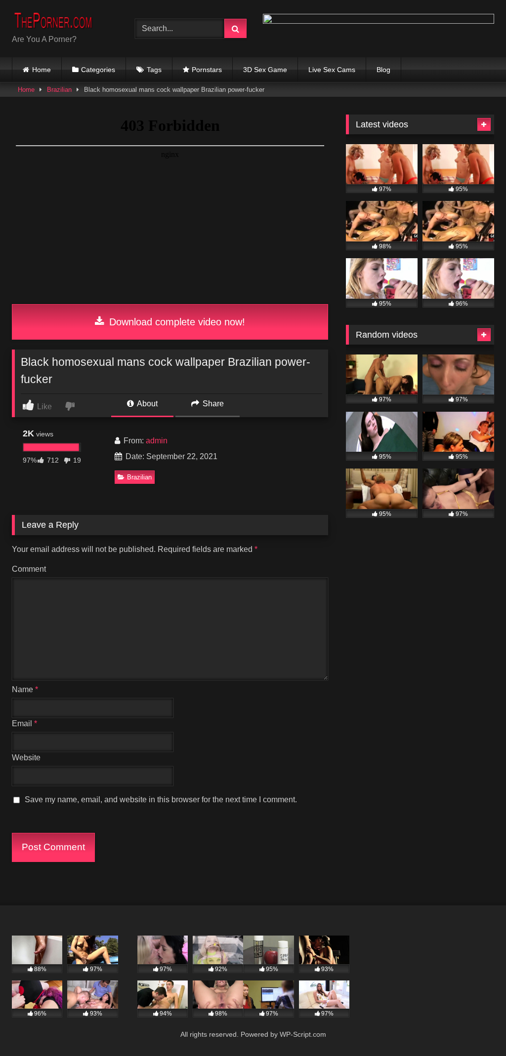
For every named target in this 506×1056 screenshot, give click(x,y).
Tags (154, 70)
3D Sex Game (265, 70)
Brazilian (59, 89)
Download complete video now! (175, 321)
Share (212, 403)
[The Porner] (64, 21)
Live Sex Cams (331, 70)
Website (26, 757)
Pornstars (207, 70)
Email (24, 723)
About (146, 403)
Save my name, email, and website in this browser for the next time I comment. (161, 799)
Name (25, 689)
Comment (29, 569)
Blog (383, 70)
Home (41, 70)
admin (157, 440)
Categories (98, 70)
